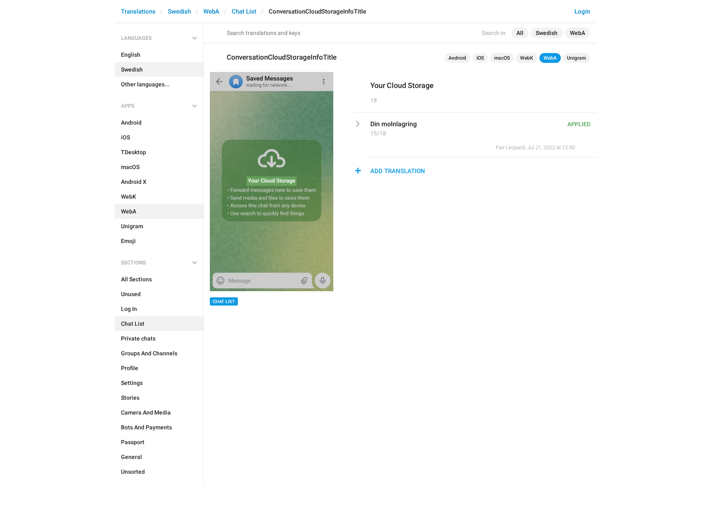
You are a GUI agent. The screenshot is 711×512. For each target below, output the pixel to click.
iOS (480, 58)
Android (457, 58)
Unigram (576, 58)
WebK (526, 58)
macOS (502, 58)
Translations (138, 11)
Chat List (244, 11)
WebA (211, 11)
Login (582, 11)
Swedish (179, 11)
